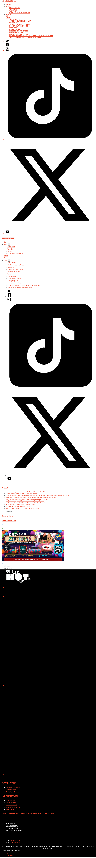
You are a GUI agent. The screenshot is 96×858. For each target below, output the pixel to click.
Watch (8, 14)
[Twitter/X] (50, 229)
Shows (8, 4)
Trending (13, 9)
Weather (13, 11)
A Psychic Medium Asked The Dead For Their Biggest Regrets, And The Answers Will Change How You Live (37, 495)
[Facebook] (7, 46)
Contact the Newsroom (19, 13)
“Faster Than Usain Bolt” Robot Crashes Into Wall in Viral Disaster (25, 502)
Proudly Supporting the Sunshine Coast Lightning (31, 36)
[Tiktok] (50, 139)
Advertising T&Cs (11, 805)
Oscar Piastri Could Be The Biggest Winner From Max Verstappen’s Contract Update (31, 497)
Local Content (10, 809)
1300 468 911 (15, 842)
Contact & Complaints (13, 787)
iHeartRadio (9, 855)
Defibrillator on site (18, 26)
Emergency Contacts (18, 31)
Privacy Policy (10, 800)
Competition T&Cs (12, 802)
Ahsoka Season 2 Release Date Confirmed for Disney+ (22, 493)
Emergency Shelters (18, 34)
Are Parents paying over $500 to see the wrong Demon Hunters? (25, 501)
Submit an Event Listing (19, 24)
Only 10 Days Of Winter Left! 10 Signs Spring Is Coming (22, 508)
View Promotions (9, 521)
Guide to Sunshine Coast (20, 21)
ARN (7, 853)
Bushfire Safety (16, 29)
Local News (14, 8)
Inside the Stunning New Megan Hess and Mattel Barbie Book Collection (27, 499)
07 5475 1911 (15, 840)
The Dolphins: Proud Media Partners (25, 37)
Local (8, 18)
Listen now (6, 238)
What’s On (13, 23)
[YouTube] (7, 233)
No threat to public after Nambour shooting (18, 506)
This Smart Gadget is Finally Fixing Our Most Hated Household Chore (26, 492)
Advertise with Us (11, 790)
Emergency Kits (16, 32)
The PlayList (14, 19)
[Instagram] (7, 50)
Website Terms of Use (13, 807)
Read (8, 6)
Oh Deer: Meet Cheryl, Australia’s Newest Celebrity (21, 504)
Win (7, 16)
